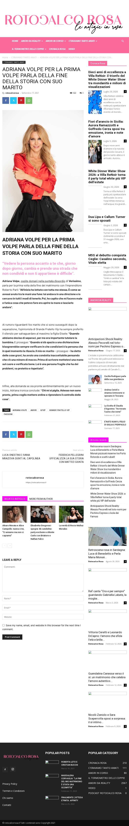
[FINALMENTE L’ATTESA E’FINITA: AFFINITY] (52, 800)
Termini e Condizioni (13, 790)
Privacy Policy (9, 783)
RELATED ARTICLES (14, 499)
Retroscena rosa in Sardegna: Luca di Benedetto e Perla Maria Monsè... (106, 553)
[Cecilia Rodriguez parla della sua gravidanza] (95, 379)
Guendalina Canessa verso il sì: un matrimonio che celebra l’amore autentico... (106, 677)
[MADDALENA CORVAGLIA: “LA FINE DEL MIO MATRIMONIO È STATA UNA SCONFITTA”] (52, 778)
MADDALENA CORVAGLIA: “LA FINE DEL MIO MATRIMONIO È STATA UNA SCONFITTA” (71, 781)
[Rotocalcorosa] (64, 18)
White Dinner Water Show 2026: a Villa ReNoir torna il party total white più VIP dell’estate (107, 176)
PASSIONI (8, 414)
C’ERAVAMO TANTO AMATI (82, 41)
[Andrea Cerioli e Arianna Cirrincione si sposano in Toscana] (95, 393)
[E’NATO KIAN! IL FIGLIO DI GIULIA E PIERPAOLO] (95, 425)
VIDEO (72, 49)
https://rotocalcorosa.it (36, 482)
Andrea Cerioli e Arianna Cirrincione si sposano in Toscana (114, 393)
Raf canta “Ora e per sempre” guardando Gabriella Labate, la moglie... (107, 594)
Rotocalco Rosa (95, 350)
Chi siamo (7, 797)
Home (5, 57)
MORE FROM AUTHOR (41, 499)
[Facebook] (5, 100)
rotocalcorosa (12, 93)
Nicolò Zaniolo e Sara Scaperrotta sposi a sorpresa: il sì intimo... (107, 718)
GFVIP (43, 410)
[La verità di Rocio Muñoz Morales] (71, 514)
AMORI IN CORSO (54, 41)
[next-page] (10, 546)
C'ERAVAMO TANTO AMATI (24, 57)
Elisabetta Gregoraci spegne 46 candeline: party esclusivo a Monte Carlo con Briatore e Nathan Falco (42, 532)
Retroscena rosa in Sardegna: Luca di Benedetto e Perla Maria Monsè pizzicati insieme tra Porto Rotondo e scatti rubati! (108, 451)
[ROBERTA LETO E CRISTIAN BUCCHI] (52, 765)
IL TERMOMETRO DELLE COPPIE (28, 49)
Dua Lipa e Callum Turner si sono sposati (106, 218)
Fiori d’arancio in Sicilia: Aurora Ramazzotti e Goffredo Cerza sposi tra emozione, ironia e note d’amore (106, 129)
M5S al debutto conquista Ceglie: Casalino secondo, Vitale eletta (107, 259)
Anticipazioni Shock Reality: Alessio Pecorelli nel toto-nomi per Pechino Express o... (106, 342)
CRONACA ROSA (57, 49)
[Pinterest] (21, 100)
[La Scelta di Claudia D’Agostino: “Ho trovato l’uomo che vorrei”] (95, 409)
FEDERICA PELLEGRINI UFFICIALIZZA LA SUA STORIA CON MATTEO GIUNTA (66, 458)
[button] (123, 41)
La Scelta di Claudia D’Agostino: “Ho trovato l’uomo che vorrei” (115, 409)
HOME (15, 41)
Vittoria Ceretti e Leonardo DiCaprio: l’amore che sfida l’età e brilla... (105, 636)
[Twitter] (13, 100)
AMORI (34, 410)
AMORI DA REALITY (30, 41)
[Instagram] (12, 769)
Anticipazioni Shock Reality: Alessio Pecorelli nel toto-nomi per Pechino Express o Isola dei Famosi (108, 511)
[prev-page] (4, 546)
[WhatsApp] (29, 100)
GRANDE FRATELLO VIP (59, 410)
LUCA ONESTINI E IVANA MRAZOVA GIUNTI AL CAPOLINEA (21, 456)
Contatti (6, 805)
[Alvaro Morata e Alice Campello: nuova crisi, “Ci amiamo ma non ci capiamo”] (14, 514)
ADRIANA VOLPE (20, 410)
